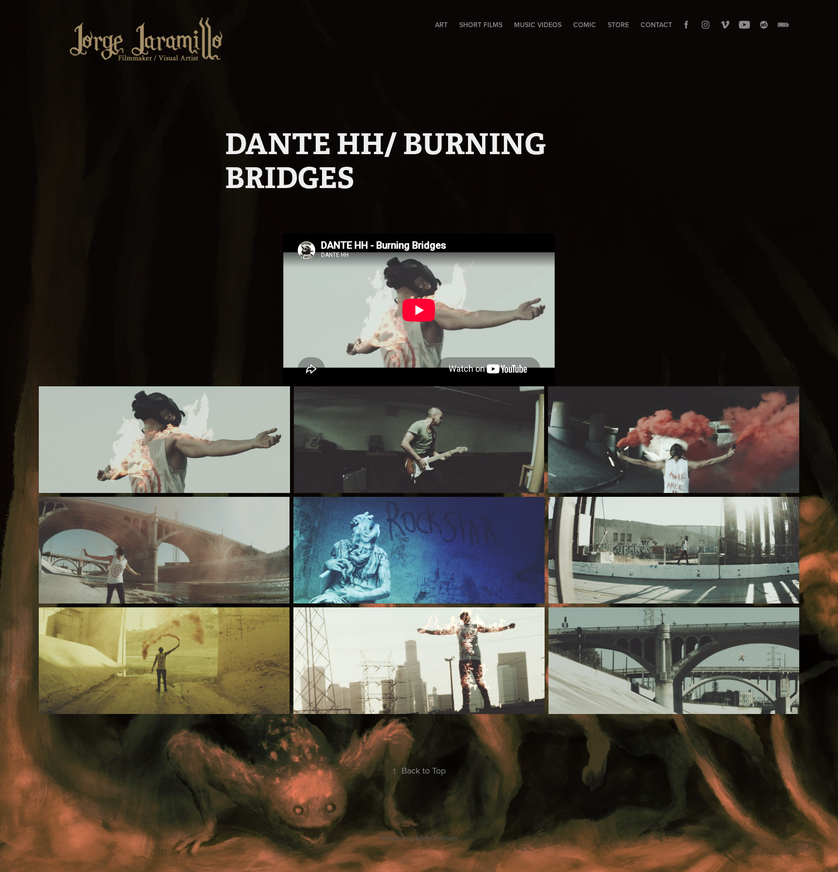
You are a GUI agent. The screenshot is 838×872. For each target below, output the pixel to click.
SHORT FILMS (480, 25)
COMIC (584, 25)
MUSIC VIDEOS (538, 25)
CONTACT (656, 25)
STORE (618, 25)
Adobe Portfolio (436, 838)
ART (441, 25)
